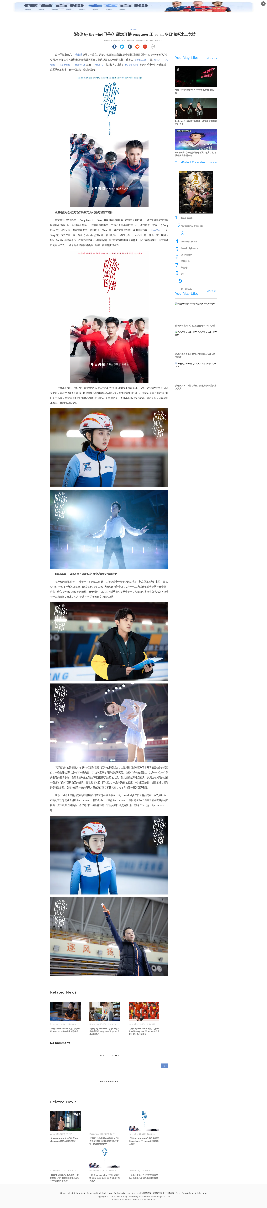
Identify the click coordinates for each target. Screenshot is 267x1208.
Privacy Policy (113, 1193)
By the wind (131, 64)
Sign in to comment (109, 1055)
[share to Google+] (145, 46)
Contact (81, 1193)
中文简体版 (169, 1193)
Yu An (157, 59)
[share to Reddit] (137, 46)
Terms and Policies (96, 1193)
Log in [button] (164, 1066)
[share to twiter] (122, 46)
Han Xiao (156, 230)
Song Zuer (140, 59)
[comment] (153, 46)
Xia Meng (65, 64)
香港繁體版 (146, 1193)
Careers (135, 1193)
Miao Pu (99, 64)
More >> (212, 58)
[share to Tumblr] (130, 46)
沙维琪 (78, 54)
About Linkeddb (67, 1193)
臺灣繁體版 (158, 1193)
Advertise (125, 1193)
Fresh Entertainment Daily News (191, 1193)
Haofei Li (79, 64)
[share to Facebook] (114, 46)
